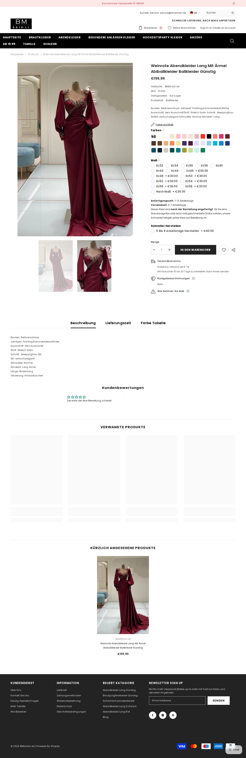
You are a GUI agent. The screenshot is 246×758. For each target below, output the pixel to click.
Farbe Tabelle (153, 323)
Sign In (204, 27)
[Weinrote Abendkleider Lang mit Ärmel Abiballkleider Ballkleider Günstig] (123, 595)
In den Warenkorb (195, 250)
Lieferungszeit (118, 323)
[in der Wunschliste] (224, 250)
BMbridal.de (172, 86)
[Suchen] (220, 13)
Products (33, 54)
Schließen (233, 3)
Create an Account (223, 27)
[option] (123, 3)
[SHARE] (232, 250)
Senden (218, 700)
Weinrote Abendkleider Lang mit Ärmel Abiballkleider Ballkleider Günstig (123, 645)
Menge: (155, 242)
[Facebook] (152, 715)
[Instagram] (162, 715)
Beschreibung (83, 323)
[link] (36, 514)
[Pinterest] (173, 715)
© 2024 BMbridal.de (22, 746)
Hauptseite (17, 54)
